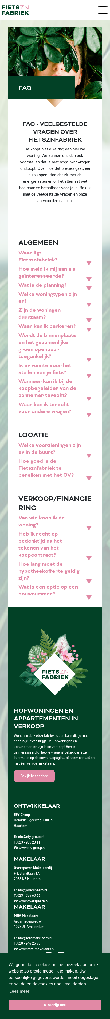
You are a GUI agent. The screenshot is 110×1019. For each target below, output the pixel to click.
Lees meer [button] (19, 991)
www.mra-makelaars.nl (37, 948)
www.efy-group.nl (32, 847)
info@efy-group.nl (30, 836)
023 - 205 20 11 (28, 842)
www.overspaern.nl (34, 901)
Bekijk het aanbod (34, 775)
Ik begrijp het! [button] (55, 1005)
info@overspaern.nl (32, 890)
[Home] (15, 10)
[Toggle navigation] (101, 10)
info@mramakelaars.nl (34, 937)
